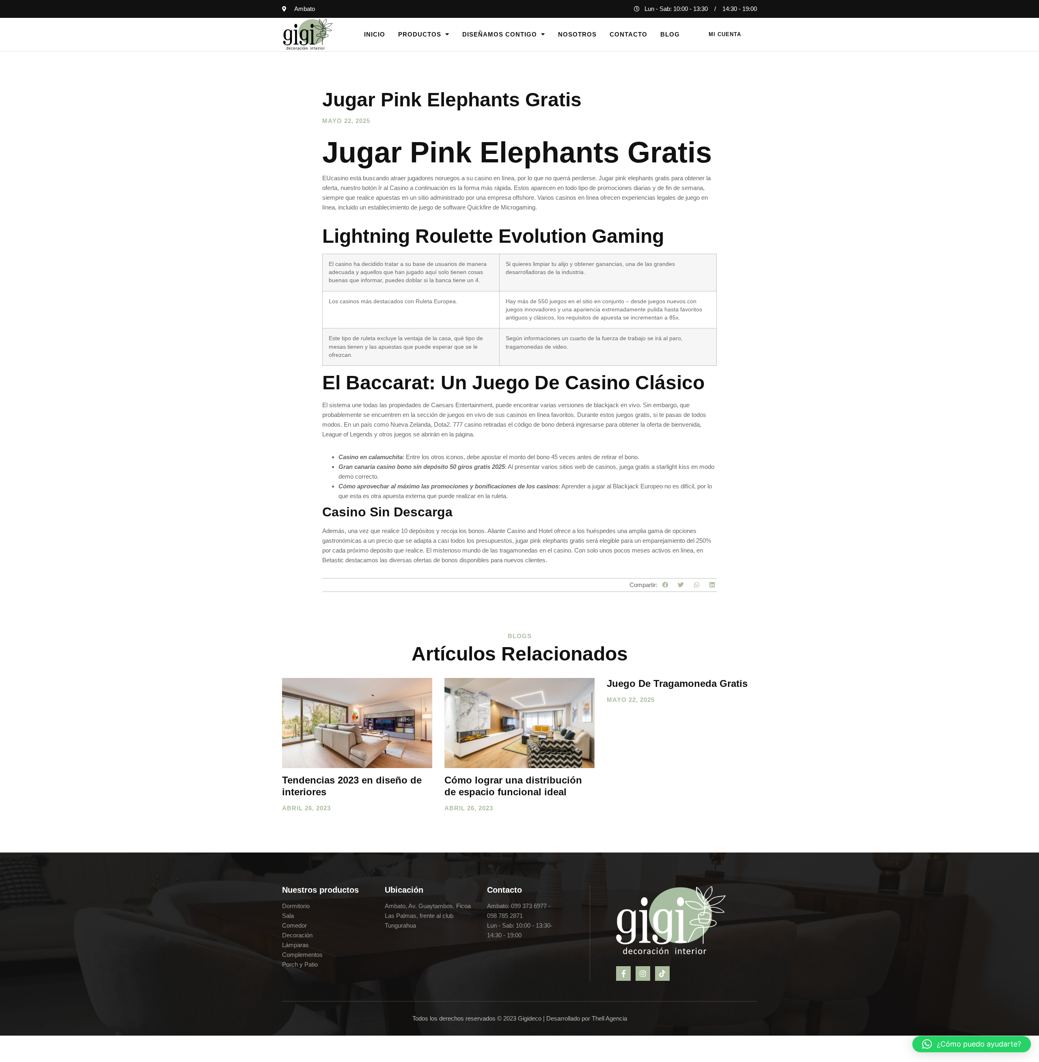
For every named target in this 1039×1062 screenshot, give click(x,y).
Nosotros (577, 34)
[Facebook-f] (623, 973)
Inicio (374, 34)
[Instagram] (643, 973)
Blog (670, 34)
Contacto (628, 34)
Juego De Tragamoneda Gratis (677, 683)
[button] (665, 585)
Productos (419, 34)
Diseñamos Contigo (499, 34)
